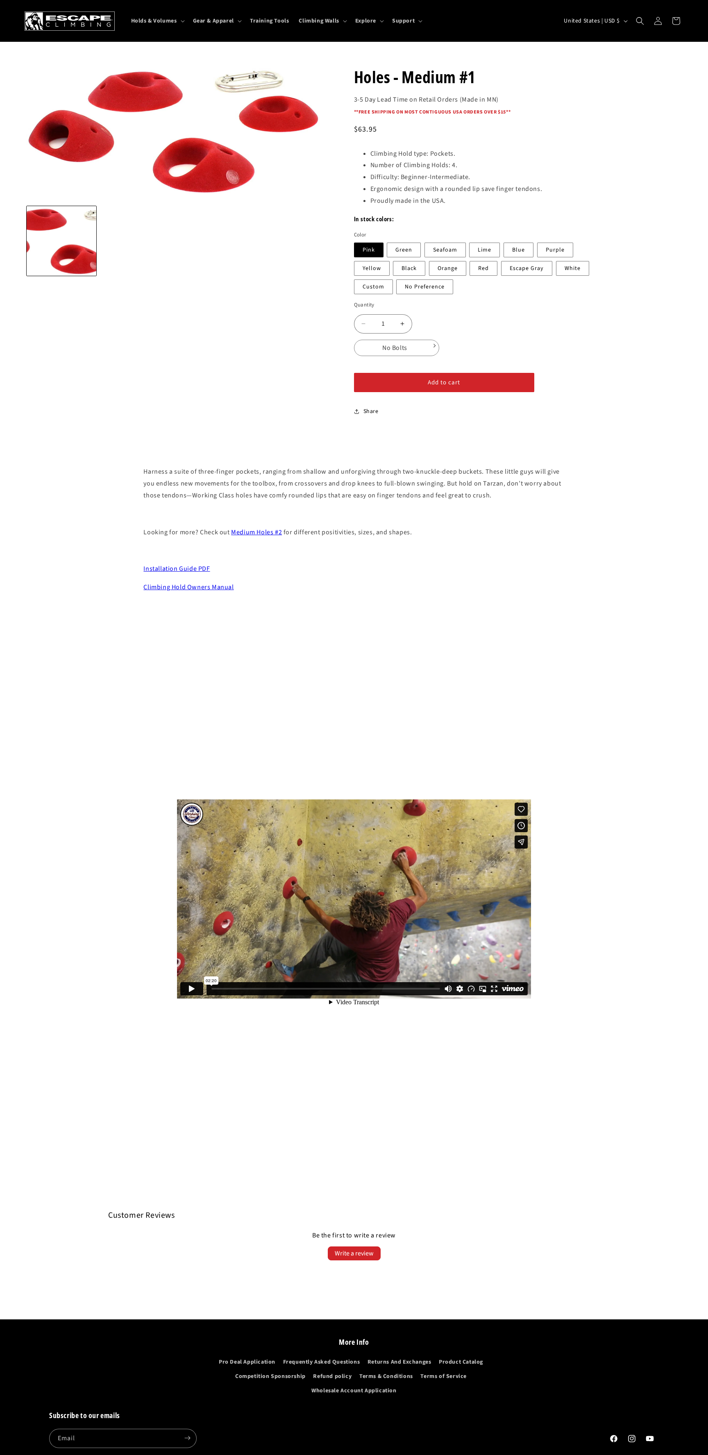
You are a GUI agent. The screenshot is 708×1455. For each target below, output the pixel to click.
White (573, 268)
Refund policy (332, 1377)
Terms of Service (443, 1377)
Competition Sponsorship (270, 1377)
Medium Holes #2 (256, 532)
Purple (555, 250)
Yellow (372, 268)
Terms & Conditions (386, 1377)
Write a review (354, 1253)
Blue (518, 250)
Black (409, 268)
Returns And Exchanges (399, 1362)
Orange (448, 268)
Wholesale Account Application (353, 1391)
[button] (157, 21)
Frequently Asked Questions (321, 1362)
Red (483, 268)
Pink (369, 250)
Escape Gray (527, 268)
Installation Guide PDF (176, 568)
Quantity (364, 305)
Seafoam (445, 250)
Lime (484, 250)
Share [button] (371, 411)
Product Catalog (461, 1362)
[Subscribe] (187, 1438)
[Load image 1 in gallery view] (61, 241)
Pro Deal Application (247, 1362)
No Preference (425, 287)
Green (403, 250)
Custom (373, 287)
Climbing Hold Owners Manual (188, 587)
